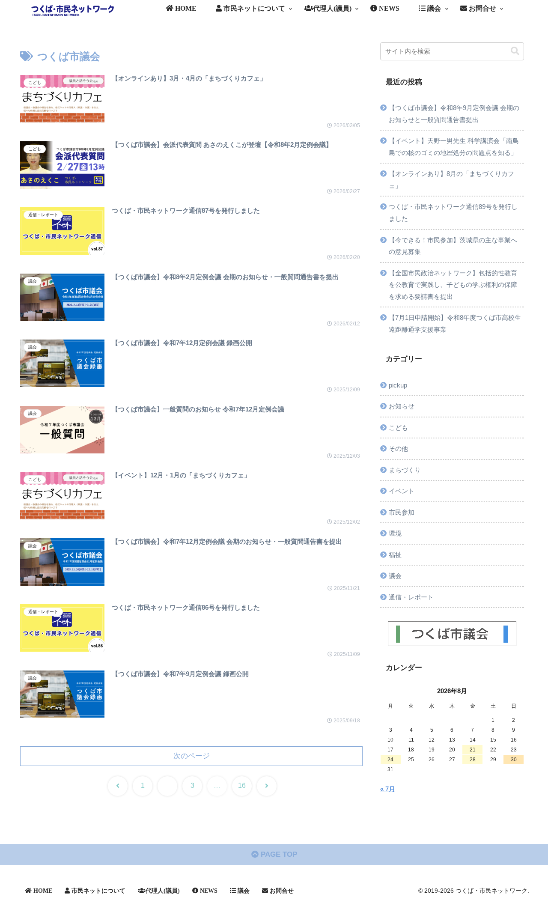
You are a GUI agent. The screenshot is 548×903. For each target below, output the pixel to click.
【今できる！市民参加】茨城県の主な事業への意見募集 (453, 246)
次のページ (191, 756)
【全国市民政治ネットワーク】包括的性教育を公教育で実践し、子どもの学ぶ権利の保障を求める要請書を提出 (453, 284)
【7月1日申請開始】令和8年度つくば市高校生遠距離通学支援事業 (455, 323)
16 (242, 785)
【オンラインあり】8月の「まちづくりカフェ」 (451, 179)
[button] (515, 51)
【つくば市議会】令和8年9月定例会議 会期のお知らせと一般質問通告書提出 (454, 113)
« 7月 (387, 789)
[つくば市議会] (452, 633)
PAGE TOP (278, 854)
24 (390, 760)
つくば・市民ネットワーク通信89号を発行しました (453, 212)
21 (473, 750)
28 (473, 760)
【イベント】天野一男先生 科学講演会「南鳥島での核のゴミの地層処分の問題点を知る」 (454, 146)
